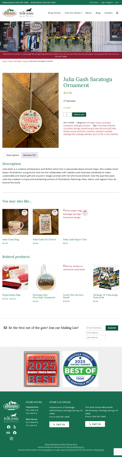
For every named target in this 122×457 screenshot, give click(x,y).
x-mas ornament (111, 134)
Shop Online (54, 13)
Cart (117, 2)
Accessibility (47, 450)
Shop (10, 61)
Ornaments (68, 125)
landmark (81, 131)
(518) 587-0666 (21, 2)
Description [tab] (12, 155)
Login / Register (107, 2)
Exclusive (103, 128)
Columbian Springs (71, 128)
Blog (98, 13)
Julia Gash (106, 122)
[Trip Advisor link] (8, 433)
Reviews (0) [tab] (29, 155)
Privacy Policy (71, 444)
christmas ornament (106, 125)
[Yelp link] (14, 427)
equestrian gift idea (89, 128)
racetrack (100, 131)
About (88, 13)
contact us (70, 450)
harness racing (69, 131)
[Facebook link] (8, 427)
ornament (90, 131)
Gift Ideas (17, 61)
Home (4, 61)
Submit (112, 328)
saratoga (108, 131)
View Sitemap (99, 450)
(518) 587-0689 (49, 2)
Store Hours (94, 2)
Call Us (60, 424)
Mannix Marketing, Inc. (75, 447)
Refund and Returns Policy (55, 444)
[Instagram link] (11, 438)
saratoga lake (69, 134)
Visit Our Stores (73, 13)
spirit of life (98, 134)
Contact (108, 13)
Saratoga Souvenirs (82, 125)
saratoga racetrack (84, 134)
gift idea (112, 128)
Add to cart (79, 114)
